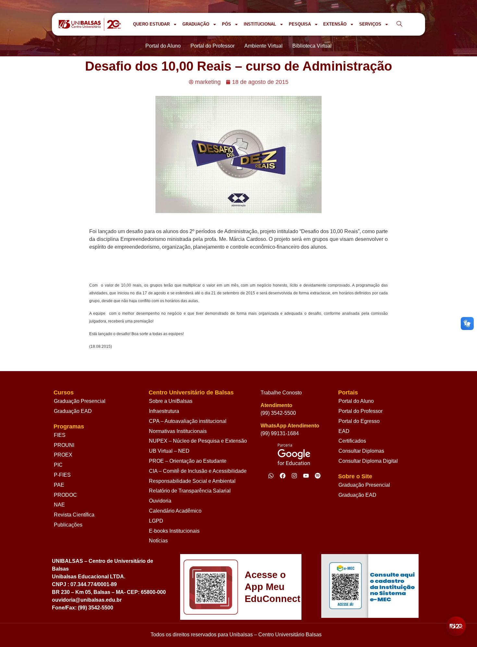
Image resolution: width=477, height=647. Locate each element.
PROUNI (64, 445)
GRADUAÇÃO (195, 24)
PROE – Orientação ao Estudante (187, 461)
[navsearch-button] (399, 24)
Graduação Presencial (79, 401)
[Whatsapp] (271, 476)
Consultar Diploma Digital (368, 461)
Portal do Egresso (359, 421)
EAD (343, 431)
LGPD (156, 521)
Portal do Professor (360, 411)
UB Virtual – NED (169, 451)
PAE (59, 485)
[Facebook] (282, 476)
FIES (60, 435)
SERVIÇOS (370, 24)
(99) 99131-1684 (280, 433)
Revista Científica (74, 514)
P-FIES (62, 475)
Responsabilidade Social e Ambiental (192, 481)
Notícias (158, 540)
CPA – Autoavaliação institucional (187, 421)
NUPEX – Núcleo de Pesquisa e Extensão (198, 441)
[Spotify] (318, 476)
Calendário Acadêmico (175, 511)
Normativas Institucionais (178, 431)
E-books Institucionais (174, 531)
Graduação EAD (73, 411)
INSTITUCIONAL (260, 24)
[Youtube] (306, 476)
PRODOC (65, 495)
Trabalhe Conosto (281, 392)
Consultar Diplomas (361, 451)
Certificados (352, 441)
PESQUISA (300, 24)
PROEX (63, 455)
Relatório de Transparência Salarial (190, 491)
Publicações (68, 525)
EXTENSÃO (335, 24)
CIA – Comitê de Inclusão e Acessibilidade (198, 471)
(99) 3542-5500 (278, 413)
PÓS (226, 24)
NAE (59, 504)
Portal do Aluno (356, 401)
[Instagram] (294, 476)
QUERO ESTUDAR (151, 24)
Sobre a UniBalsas (170, 401)
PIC (58, 465)
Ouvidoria (160, 501)
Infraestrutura (164, 411)
